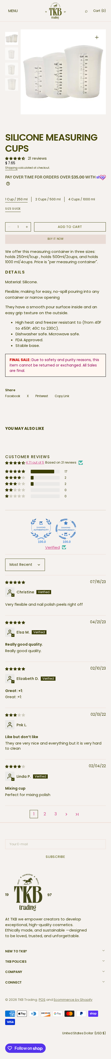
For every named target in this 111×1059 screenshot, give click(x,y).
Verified (52, 547)
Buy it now (55, 239)
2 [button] (45, 814)
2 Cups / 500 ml (48, 199)
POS (42, 999)
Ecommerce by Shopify (73, 999)
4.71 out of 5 (35, 462)
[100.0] (41, 529)
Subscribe (55, 856)
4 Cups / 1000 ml (81, 199)
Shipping (11, 168)
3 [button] (55, 814)
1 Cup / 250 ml (16, 199)
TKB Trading (27, 999)
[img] (15, 582)
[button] (7, 10)
